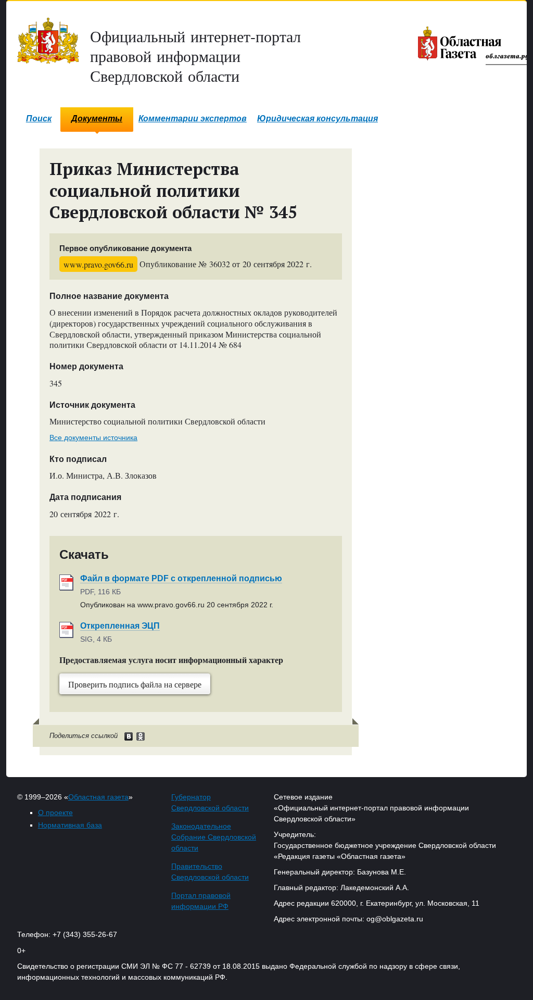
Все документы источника (93, 437)
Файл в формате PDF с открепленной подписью (181, 578)
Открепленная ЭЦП (120, 625)
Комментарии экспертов (192, 118)
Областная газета (98, 797)
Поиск (39, 118)
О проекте (55, 812)
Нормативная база (70, 825)
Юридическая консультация (317, 118)
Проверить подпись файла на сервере (134, 684)
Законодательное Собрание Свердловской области (213, 837)
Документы (96, 118)
